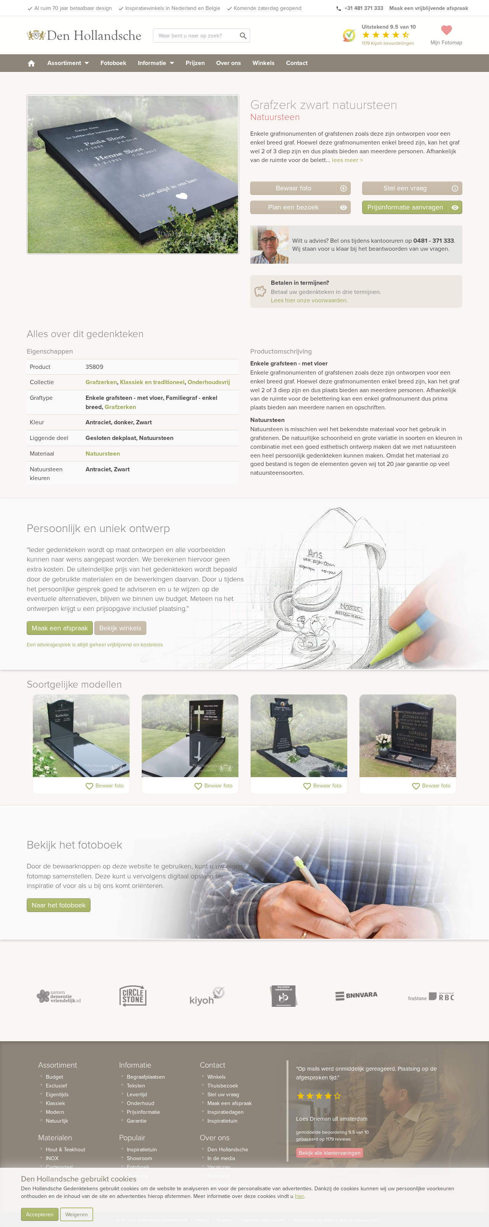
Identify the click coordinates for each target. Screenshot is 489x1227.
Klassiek (55, 1103)
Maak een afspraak (60, 628)
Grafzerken (101, 382)
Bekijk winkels (120, 628)
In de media (221, 1158)
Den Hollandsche (227, 1149)
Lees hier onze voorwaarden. (309, 300)
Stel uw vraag (223, 1094)
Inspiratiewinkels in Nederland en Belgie (172, 8)
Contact (297, 62)
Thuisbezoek (222, 1085)
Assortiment (65, 62)
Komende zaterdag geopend (267, 8)
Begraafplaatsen (146, 1077)
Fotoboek (113, 62)
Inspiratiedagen (225, 1112)
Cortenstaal (59, 1167)
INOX (52, 1158)
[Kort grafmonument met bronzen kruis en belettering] (407, 736)
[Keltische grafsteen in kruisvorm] (299, 736)
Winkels (264, 62)
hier (299, 1196)
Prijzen (195, 62)
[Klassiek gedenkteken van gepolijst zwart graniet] (81, 736)
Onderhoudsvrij (209, 382)
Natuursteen (103, 453)
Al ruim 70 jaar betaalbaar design (73, 8)
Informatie (153, 62)
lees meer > (347, 160)
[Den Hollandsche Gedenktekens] (84, 35)
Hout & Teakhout (65, 1149)
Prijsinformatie (143, 1112)
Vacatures (219, 1167)
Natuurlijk (57, 1121)
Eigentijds (57, 1094)
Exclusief (56, 1085)
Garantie (137, 1121)
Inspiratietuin (142, 1149)
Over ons (228, 62)
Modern (55, 1112)
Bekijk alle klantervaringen (330, 1153)
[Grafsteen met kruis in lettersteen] (190, 736)
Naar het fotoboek (59, 905)
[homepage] (31, 62)
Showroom (139, 1158)
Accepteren (39, 1214)
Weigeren (76, 1214)
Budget (54, 1077)
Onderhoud (140, 1103)
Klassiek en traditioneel (152, 382)
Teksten (136, 1085)
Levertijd (137, 1094)
